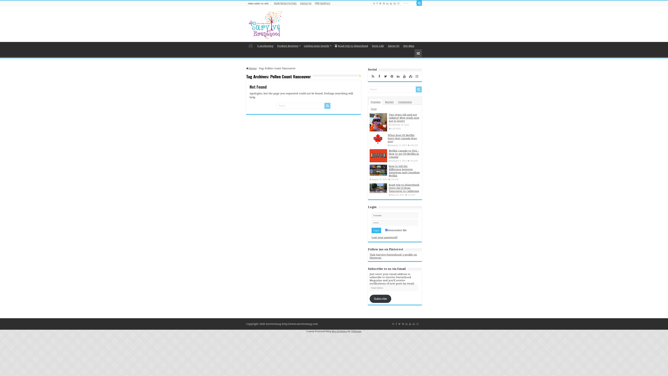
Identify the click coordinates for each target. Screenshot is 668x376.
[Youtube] (390, 3)
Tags (374, 109)
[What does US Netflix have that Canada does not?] (378, 139)
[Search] (419, 3)
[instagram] (398, 3)
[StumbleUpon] (394, 3)
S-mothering (265, 46)
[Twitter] (380, 3)
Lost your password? (385, 237)
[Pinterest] (384, 3)
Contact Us (305, 3)
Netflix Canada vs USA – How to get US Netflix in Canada (404, 154)
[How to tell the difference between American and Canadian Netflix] (378, 170)
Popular (376, 102)
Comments (405, 102)
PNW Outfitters (322, 3)
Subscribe (380, 298)
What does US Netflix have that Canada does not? (402, 138)
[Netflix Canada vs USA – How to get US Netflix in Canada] (378, 155)
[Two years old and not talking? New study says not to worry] (378, 122)
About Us (393, 46)
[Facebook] (377, 3)
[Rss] (374, 3)
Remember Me (397, 230)
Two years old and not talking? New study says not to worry (404, 118)
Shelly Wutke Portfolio (285, 3)
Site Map (408, 46)
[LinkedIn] (387, 3)
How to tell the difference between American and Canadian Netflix (404, 171)
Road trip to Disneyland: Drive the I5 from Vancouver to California (404, 188)
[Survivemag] (265, 23)
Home (250, 45)
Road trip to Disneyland (353, 46)
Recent (389, 102)
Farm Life (378, 46)
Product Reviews (287, 46)
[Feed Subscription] (360, 75)
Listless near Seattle (316, 46)
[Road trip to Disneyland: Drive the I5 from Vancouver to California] (378, 188)
